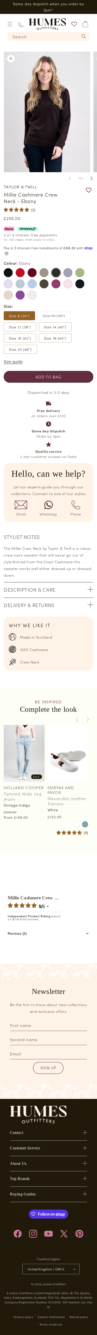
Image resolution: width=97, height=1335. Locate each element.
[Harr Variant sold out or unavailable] (20, 283)
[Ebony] (55, 272)
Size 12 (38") (20, 326)
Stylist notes (22, 536)
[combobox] (48, 36)
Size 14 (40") (55, 326)
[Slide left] (69, 178)
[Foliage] (79, 272)
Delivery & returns (29, 604)
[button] (9, 24)
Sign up (48, 1067)
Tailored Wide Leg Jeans (22, 796)
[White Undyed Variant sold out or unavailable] (32, 295)
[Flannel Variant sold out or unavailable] (67, 272)
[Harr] (20, 283)
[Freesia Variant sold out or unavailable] (8, 283)
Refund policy (78, 1317)
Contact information (51, 1317)
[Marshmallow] (67, 283)
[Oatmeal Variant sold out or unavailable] (8, 295)
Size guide (13, 361)
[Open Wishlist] (74, 24)
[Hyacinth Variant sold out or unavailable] (32, 283)
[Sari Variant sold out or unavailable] (20, 295)
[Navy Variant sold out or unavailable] (79, 283)
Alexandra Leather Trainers (67, 801)
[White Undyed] (32, 295)
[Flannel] (67, 272)
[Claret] (32, 272)
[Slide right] (91, 178)
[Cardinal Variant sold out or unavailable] (20, 272)
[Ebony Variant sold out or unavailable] (55, 272)
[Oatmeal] (8, 295)
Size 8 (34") (19, 315)
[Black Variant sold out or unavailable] (8, 272)
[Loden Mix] (44, 283)
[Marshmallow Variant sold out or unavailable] (67, 283)
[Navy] (79, 283)
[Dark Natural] (44, 272)
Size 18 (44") (55, 338)
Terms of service (51, 1324)
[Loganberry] (55, 283)
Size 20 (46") (20, 349)
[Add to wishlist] (78, 190)
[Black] (8, 272)
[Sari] (20, 295)
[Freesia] (8, 283)
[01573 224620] (20, 24)
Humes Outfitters (54, 1284)
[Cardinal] (20, 272)
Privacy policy (23, 1317)
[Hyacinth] (32, 283)
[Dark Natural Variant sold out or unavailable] (44, 272)
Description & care (29, 589)
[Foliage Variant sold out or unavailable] (79, 272)
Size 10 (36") (56, 316)
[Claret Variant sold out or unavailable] (32, 272)
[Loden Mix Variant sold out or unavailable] (44, 283)
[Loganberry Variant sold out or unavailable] (55, 283)
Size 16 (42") (20, 338)
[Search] (83, 36)
